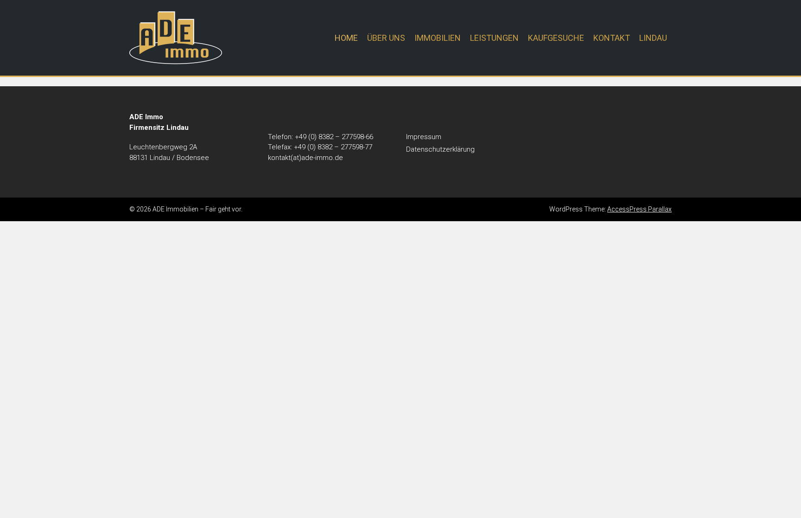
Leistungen (494, 38)
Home (346, 38)
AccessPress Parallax (639, 209)
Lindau (653, 38)
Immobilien (437, 38)
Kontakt (611, 38)
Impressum (423, 137)
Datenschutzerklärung (440, 149)
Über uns (386, 38)
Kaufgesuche (556, 38)
